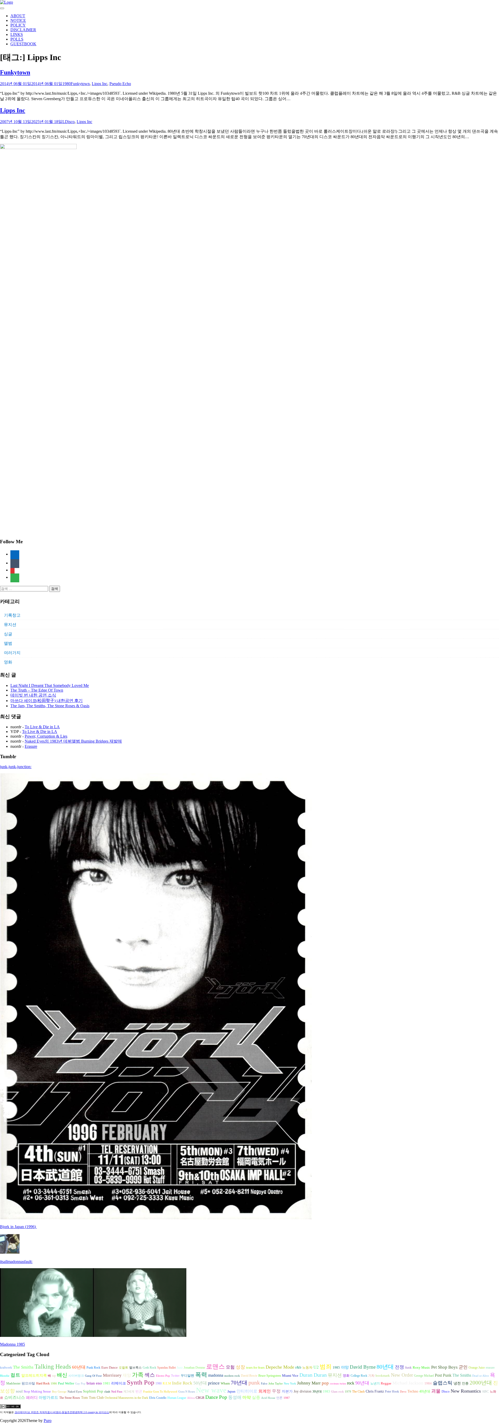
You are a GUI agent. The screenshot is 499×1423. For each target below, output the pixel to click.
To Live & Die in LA (42, 727)
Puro (47, 1420)
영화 (8, 662)
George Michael (424, 1375)
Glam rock (337, 1391)
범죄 (326, 1366)
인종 (465, 1383)
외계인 (264, 1391)
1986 (54, 1383)
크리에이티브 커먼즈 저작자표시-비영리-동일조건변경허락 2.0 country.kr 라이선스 (62, 1412)
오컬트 (123, 1367)
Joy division (302, 1391)
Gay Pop (80, 1383)
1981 (106, 1383)
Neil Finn (116, 1391)
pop (325, 1383)
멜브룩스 (135, 1367)
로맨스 (215, 1366)
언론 (279, 1397)
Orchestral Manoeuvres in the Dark (126, 1397)
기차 (371, 1375)
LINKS (16, 34)
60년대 (79, 1367)
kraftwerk (6, 1367)
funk (408, 1367)
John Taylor (275, 1383)
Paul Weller (66, 1383)
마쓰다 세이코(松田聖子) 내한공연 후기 (46, 700)
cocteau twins (338, 1383)
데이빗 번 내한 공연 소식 (33, 695)
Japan (231, 1391)
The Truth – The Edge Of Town (36, 690)
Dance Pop (216, 1397)
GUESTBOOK (23, 44)
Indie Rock (182, 1383)
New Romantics (466, 1391)
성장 (240, 1367)
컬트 (15, 1375)
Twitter (175, 1375)
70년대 (239, 1383)
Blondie (4, 1375)
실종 (256, 1397)
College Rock (359, 1375)
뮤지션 (10, 624)
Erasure (31, 746)
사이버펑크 (76, 1375)
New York (290, 1383)
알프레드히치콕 (34, 1375)
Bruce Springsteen (269, 1375)
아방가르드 (48, 1397)
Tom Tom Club (92, 1397)
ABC (485, 1391)
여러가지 (12, 652)
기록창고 (12, 615)
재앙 (127, 1375)
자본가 (287, 1391)
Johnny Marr (309, 1383)
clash (107, 1391)
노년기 (375, 1383)
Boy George (59, 1391)
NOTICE (18, 20)
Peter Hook (392, 1391)
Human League (176, 1397)
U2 (316, 1367)
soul (19, 1391)
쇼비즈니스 (14, 1397)
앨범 (8, 643)
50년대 (200, 1383)
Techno (413, 1391)
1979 (348, 1391)
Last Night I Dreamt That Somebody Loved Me (49, 685)
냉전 (457, 1383)
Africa (191, 1397)
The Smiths (23, 1367)
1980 (66, 83)
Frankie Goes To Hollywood (160, 1391)
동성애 (234, 1397)
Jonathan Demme (194, 1367)
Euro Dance (109, 1367)
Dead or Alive (480, 1375)
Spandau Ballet (166, 1367)
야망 (345, 1367)
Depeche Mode (280, 1367)
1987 (287, 1397)
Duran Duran (313, 1375)
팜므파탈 (28, 1383)
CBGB (200, 1398)
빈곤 (138, 1391)
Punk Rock (93, 1367)
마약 (246, 1397)
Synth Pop (140, 1382)
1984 (428, 1383)
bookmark (383, 1375)
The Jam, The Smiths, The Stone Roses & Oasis (49, 706)
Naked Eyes (75, 1391)
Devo (403, 1391)
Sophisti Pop (93, 1391)
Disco (70, 121)
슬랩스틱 (442, 1383)
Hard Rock (43, 1383)
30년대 (317, 1391)
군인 (463, 1367)
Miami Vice (290, 1375)
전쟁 (399, 1367)
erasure (490, 1367)
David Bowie (249, 1375)
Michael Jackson (407, 1383)
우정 (276, 1391)
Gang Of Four (93, 1375)
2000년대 (481, 1383)
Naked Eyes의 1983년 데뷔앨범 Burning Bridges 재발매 (73, 741)
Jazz (180, 1367)
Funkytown (15, 72)
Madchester (13, 1383)
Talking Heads (53, 1366)
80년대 (385, 1367)
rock (350, 1383)
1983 (326, 1391)
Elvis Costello (157, 1397)
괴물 (436, 1391)
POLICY (18, 25)
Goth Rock (149, 1367)
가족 (137, 1374)
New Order (402, 1375)
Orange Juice (477, 1367)
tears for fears (255, 1367)
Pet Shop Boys (444, 1367)
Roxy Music (421, 1367)
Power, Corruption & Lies (46, 736)
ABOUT (17, 16)
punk (254, 1383)
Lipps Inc (99, 83)
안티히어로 (247, 1391)
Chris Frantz (375, 1391)
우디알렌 (187, 1375)
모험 (230, 1367)
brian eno (94, 1383)
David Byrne (363, 1367)
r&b (298, 1367)
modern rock (232, 1375)
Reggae (386, 1383)
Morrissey (112, 1375)
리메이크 (118, 1383)
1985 (336, 1367)
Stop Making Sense (37, 1391)
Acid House (268, 1397)
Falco (264, 1383)
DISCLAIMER (23, 30)
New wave (211, 1390)
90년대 (362, 1383)
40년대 (424, 1391)
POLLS (16, 39)
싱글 (8, 634)
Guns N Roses (186, 1391)
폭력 (201, 1374)
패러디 (32, 1397)
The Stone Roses (69, 1398)
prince (214, 1383)
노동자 (307, 1367)
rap (54, 1375)
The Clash (358, 1391)
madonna (215, 1375)
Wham (225, 1383)
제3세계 (128, 1391)
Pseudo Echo (120, 83)
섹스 (150, 1375)
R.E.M (167, 1383)
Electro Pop (163, 1375)
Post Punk (443, 1375)
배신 (62, 1375)
